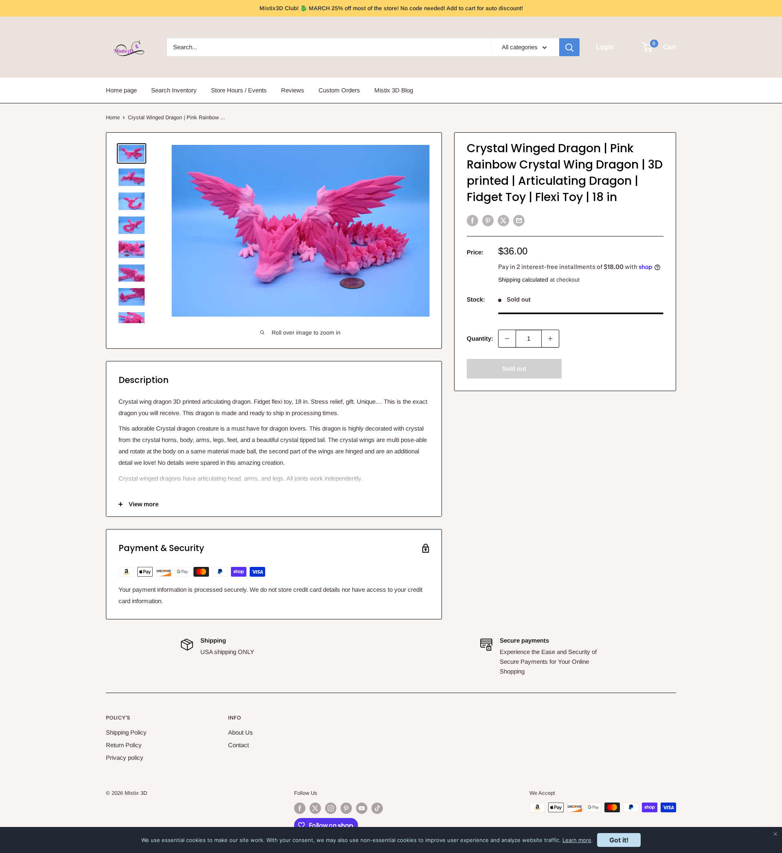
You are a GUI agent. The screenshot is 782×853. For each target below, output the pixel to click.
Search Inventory (174, 90)
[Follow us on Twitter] (315, 808)
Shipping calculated (523, 279)
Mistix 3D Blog (393, 90)
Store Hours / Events (239, 90)
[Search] (569, 47)
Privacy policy (124, 757)
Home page (121, 90)
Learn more (576, 840)
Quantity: (480, 338)
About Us (240, 732)
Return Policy (124, 744)
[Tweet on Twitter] (503, 220)
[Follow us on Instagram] (330, 808)
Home (113, 117)
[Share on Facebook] (472, 220)
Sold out (514, 368)
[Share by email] (519, 220)
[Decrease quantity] (507, 338)
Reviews (292, 90)
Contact (238, 744)
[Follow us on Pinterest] (346, 808)
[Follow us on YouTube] (361, 808)
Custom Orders (339, 90)
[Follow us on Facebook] (299, 808)
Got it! (618, 840)
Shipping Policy (126, 732)
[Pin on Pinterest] (488, 220)
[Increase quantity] (550, 338)
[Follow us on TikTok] (377, 808)
